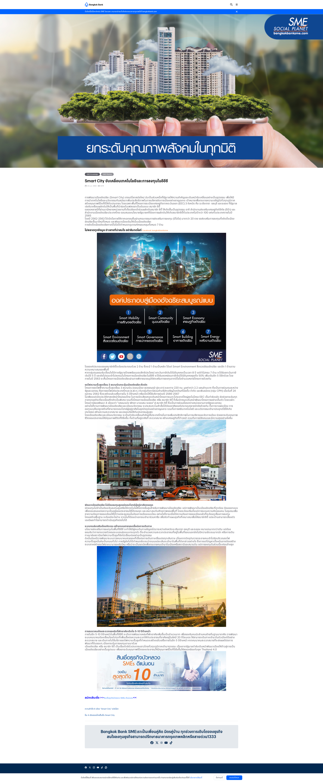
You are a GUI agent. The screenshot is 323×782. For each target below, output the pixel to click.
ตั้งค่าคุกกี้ (219, 778)
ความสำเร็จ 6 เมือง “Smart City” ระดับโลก (101, 709)
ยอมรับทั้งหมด (234, 778)
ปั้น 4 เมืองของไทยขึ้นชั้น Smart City (100, 715)
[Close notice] (236, 11)
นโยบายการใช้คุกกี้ (196, 778)
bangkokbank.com (149, 11)
